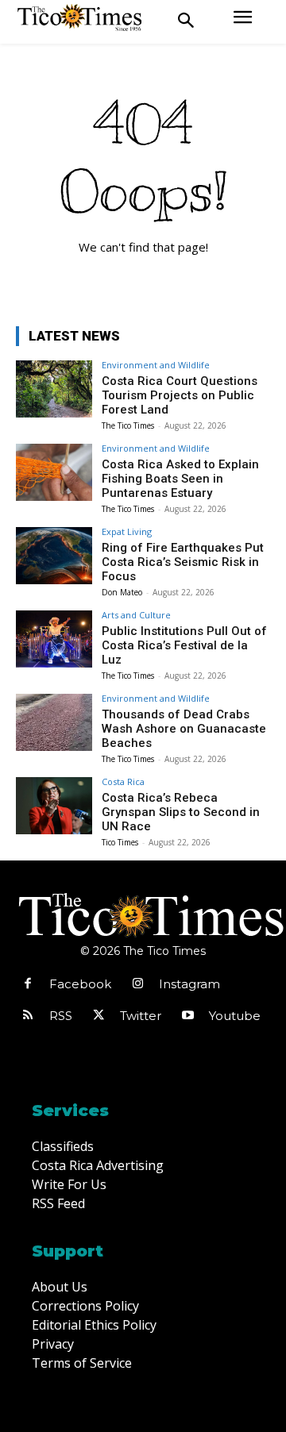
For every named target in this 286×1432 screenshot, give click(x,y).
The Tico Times (128, 425)
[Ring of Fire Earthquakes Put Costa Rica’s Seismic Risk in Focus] (54, 555)
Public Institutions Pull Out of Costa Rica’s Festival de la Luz (184, 645)
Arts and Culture (136, 614)
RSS (60, 1015)
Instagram (189, 983)
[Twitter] (98, 1016)
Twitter (140, 1015)
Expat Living (127, 531)
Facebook (80, 983)
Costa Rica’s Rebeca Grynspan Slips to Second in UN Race (181, 812)
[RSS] (28, 1016)
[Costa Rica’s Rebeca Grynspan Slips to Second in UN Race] (54, 805)
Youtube (235, 1015)
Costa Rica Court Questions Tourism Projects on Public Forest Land (179, 395)
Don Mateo (122, 592)
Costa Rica (123, 781)
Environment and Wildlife (156, 364)
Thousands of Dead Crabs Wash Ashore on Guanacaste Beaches (184, 728)
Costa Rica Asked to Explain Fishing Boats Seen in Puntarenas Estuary (180, 478)
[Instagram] (137, 984)
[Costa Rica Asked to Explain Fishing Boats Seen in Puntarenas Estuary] (54, 472)
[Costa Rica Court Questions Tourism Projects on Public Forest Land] (54, 389)
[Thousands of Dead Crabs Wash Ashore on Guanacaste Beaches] (54, 722)
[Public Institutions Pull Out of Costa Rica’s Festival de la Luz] (54, 639)
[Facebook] (28, 984)
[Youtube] (187, 1016)
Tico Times (120, 842)
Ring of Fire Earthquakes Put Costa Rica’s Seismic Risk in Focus (183, 562)
